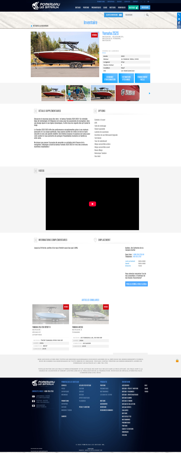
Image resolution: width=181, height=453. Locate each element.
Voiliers (124, 435)
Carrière (64, 416)
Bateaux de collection (128, 404)
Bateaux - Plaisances (128, 392)
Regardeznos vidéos (41, 406)
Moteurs (102, 401)
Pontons (102, 385)
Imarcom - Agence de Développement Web (90, 450)
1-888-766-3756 (48, 391)
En (148, 2)
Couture (81, 389)
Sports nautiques (84, 398)
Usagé (146, 389)
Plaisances (82, 401)
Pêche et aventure (84, 407)
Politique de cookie (36, 448)
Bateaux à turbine (127, 401)
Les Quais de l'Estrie (106, 395)
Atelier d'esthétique (85, 385)
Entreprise (111, 2)
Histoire (64, 407)
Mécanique (64, 395)
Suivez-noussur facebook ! (43, 401)
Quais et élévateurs (127, 429)
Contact (135, 2)
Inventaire (103, 407)
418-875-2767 (137, 257)
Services (127, 2)
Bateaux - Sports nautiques (130, 395)
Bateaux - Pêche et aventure (130, 389)
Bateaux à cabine (127, 398)
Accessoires (103, 404)
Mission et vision (66, 410)
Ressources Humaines (106, 410)
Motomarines (104, 392)
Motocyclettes (126, 417)
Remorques (125, 432)
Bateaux (81, 395)
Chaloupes (125, 410)
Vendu (146, 392)
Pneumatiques (104, 389)
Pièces (63, 389)
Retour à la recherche (40, 26)
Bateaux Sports (126, 407)
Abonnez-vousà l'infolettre (43, 397)
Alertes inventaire (112, 15)
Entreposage (65, 392)
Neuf (146, 385)
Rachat (119, 2)
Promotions (101, 2)
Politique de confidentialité (39, 451)
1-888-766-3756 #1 (138, 254)
